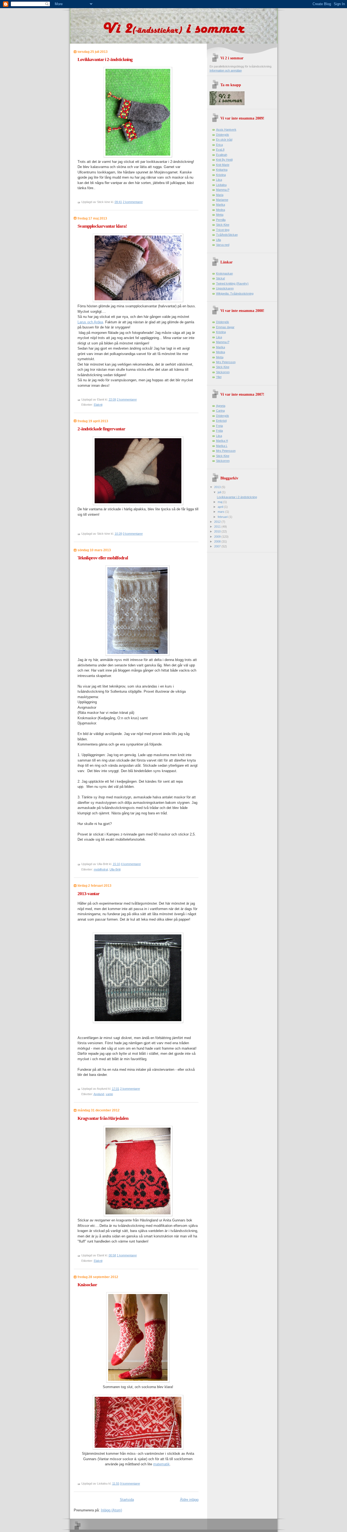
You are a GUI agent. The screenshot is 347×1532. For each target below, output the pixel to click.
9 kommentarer (130, 1483)
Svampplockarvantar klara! (102, 226)
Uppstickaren (225, 288)
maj (220, 502)
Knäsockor (87, 1284)
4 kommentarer (131, 864)
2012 (217, 521)
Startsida (127, 1500)
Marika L (221, 445)
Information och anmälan (226, 70)
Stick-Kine (222, 224)
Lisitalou (221, 184)
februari (223, 516)
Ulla (218, 239)
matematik (161, 1464)
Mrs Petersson (226, 362)
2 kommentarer (133, 202)
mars (221, 511)
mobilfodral (101, 869)
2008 (217, 541)
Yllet (218, 377)
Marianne (222, 199)
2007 (217, 546)
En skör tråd (224, 139)
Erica (219, 144)
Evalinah (221, 154)
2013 (217, 487)
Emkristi (221, 420)
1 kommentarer (127, 1255)
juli (220, 492)
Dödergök (222, 134)
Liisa (219, 179)
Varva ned (222, 244)
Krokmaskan (224, 273)
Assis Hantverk (226, 129)
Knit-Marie (222, 164)
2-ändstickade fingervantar (101, 428)
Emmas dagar (225, 327)
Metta (219, 214)
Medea (220, 209)
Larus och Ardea (90, 322)
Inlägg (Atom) (111, 1510)
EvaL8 (220, 149)
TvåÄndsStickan (227, 234)
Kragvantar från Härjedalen (103, 1118)
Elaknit (98, 404)
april (221, 506)
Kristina (221, 174)
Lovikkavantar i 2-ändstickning (105, 59)
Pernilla (221, 219)
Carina (220, 410)
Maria (219, 194)
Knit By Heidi (224, 159)
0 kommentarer (133, 533)
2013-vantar (88, 893)
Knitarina (221, 169)
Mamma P (222, 189)
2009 (217, 536)
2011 (217, 526)
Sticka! (220, 278)
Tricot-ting (222, 229)
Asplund (99, 1094)
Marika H (222, 440)
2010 (217, 531)
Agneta (220, 405)
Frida (219, 430)
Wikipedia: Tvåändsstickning (234, 293)
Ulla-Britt (115, 869)
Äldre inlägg (189, 1500)
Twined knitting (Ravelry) (232, 283)
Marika (220, 204)
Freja (219, 425)
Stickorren (223, 372)
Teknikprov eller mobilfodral (103, 557)
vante (109, 1094)
